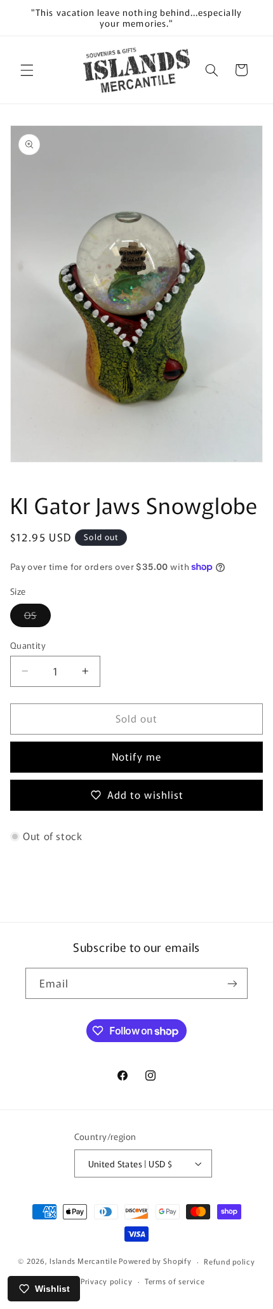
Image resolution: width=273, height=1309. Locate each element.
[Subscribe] (232, 983)
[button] (26, 70)
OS (37, 617)
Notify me (136, 756)
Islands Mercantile (83, 1261)
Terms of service (175, 1281)
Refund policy (229, 1261)
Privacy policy (106, 1281)
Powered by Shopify (155, 1261)
